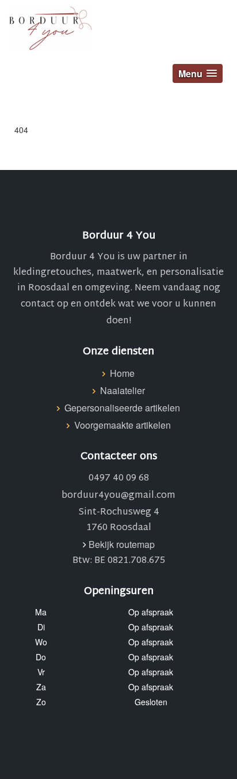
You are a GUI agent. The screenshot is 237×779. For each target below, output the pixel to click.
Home (122, 373)
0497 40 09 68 (119, 478)
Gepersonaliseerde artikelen (122, 407)
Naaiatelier (122, 390)
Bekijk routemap (122, 544)
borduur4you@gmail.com (118, 495)
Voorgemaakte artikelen (122, 425)
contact (38, 304)
